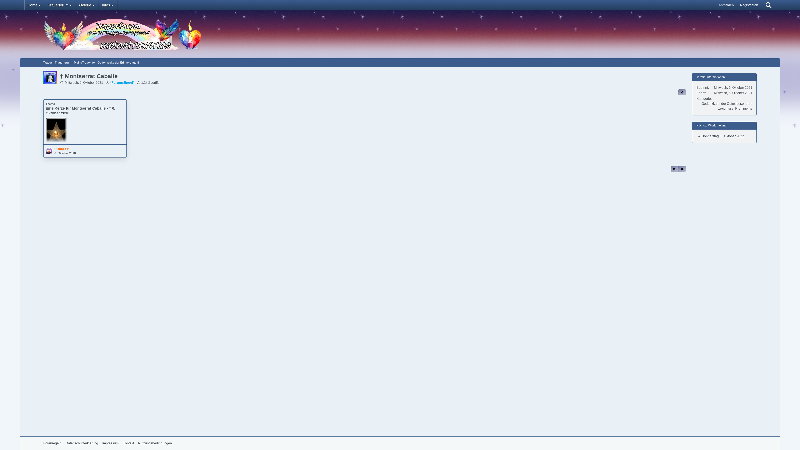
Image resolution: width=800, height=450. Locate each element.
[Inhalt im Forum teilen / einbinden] (682, 92)
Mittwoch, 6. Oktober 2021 (84, 82)
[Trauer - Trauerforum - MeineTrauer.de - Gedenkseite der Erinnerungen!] (400, 34)
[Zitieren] (674, 169)
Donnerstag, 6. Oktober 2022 (722, 136)
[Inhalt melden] (682, 169)
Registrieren (749, 5)
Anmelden (726, 5)
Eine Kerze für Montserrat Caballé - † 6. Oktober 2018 (80, 110)
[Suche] (768, 5)
